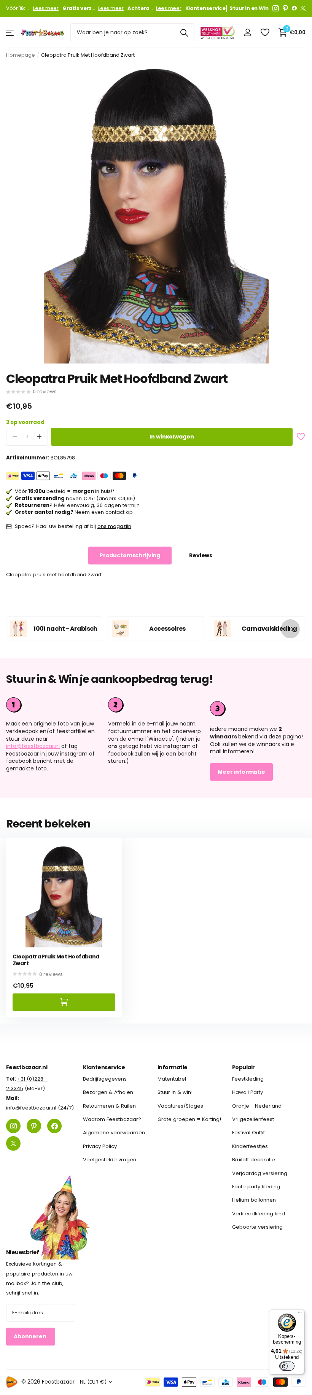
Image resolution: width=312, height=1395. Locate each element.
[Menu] (299, 1313)
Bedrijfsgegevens (105, 1079)
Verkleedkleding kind (258, 1213)
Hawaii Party (247, 1092)
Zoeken (184, 32)
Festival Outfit (248, 1132)
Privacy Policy (100, 1145)
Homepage (20, 55)
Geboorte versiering (257, 1226)
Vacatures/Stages (180, 1105)
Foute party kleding (256, 1186)
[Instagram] (275, 8)
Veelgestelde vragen (109, 1159)
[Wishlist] (264, 32)
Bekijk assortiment (10, 32)
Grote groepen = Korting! (189, 1119)
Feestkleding (248, 1079)
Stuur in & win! (175, 1092)
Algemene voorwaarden (114, 1132)
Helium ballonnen (254, 1200)
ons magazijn (114, 526)
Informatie (172, 1067)
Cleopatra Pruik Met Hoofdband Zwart (56, 960)
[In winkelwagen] (64, 1002)
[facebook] (294, 8)
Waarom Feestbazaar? (112, 1119)
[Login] (247, 32)
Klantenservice (104, 1067)
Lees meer (46, 8)
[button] (39, 437)
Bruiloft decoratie (253, 1159)
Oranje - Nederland (257, 1105)
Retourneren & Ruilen (109, 1105)
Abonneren (31, 1336)
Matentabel (172, 1079)
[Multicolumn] (258, 707)
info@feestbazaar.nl (33, 746)
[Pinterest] (285, 8)
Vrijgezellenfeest (253, 1119)
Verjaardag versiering (259, 1173)
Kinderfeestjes (250, 1145)
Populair (243, 1067)
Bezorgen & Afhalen (108, 1092)
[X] (303, 8)
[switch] (286, 1366)
